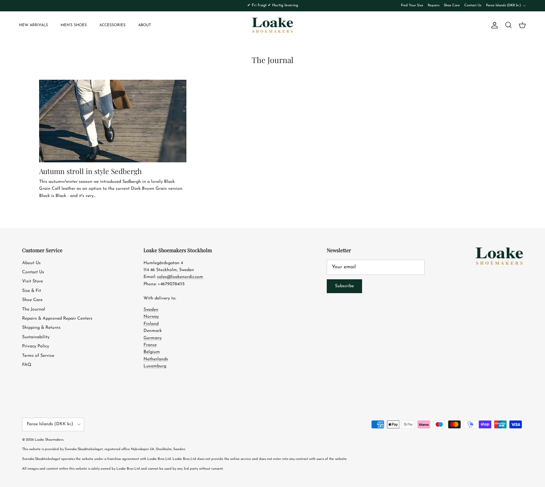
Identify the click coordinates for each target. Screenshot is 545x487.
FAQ (26, 364)
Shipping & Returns (41, 327)
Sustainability (36, 337)
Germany (153, 338)
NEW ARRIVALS (33, 25)
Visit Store (32, 281)
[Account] (493, 25)
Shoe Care (452, 5)
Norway (151, 316)
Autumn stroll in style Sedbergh (90, 171)
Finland (151, 324)
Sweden (151, 309)
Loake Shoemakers (49, 440)
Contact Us (472, 5)
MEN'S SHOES (74, 25)
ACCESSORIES (112, 25)
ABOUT (144, 25)
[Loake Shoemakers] (272, 25)
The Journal (33, 309)
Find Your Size (412, 5)
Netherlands (156, 359)
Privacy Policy (35, 346)
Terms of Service (38, 355)
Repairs (433, 5)
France (150, 345)
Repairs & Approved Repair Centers (57, 318)
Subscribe (344, 286)
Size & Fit (31, 290)
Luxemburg (155, 366)
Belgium (152, 352)
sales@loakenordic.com (180, 277)
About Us (31, 263)
